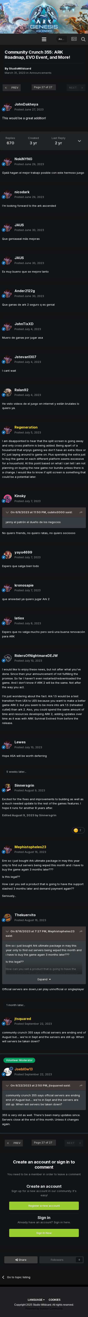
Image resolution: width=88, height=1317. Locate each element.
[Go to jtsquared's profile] (7, 1021)
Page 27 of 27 (44, 87)
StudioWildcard (20, 68)
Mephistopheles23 (61, 931)
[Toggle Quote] (8, 512)
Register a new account (44, 1205)
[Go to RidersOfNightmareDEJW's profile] (7, 658)
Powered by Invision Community (44, 1308)
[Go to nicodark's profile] (7, 194)
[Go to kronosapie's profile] (7, 588)
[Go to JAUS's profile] (7, 227)
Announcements (40, 72)
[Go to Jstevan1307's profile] (7, 359)
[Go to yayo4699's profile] (7, 555)
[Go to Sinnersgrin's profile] (7, 788)
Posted (29, 109)
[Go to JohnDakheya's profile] (7, 107)
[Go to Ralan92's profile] (7, 392)
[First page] (6, 87)
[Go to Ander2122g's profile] (7, 293)
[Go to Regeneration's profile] (7, 430)
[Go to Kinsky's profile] (7, 498)
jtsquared (56, 1085)
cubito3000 (56, 512)
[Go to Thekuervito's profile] (7, 917)
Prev (14, 87)
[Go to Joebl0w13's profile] (7, 1072)
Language (35, 1299)
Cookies (54, 1299)
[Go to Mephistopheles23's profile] (7, 849)
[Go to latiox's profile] (7, 621)
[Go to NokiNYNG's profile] (7, 161)
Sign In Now (44, 1233)
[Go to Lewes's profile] (7, 745)
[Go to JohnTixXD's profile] (7, 326)
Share (22, 1259)
